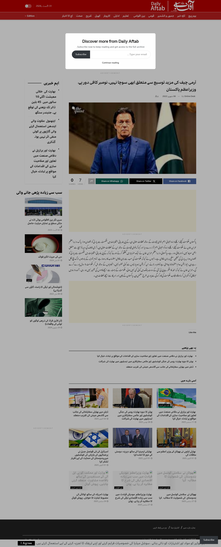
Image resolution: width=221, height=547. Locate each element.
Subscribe (80, 54)
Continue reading (110, 62)
